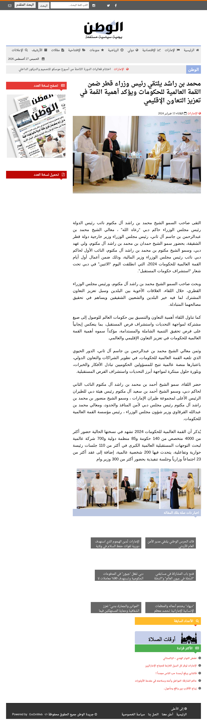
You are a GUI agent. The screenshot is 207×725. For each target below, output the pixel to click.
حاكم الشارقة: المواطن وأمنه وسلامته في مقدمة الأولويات (166, 681)
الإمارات (170, 50)
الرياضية (113, 50)
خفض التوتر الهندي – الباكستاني (180, 658)
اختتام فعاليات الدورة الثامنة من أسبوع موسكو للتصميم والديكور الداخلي (77, 69)
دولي (131, 50)
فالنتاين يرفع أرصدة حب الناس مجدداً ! (176, 673)
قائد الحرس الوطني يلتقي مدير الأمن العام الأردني (171, 544)
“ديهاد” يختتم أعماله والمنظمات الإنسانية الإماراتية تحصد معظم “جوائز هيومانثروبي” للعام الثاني (174, 611)
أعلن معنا (167, 714)
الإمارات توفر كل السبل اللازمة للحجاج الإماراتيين (171, 666)
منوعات (95, 50)
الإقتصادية (149, 50)
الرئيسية (189, 50)
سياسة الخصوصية (133, 714)
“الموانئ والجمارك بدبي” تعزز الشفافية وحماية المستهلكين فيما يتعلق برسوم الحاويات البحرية (119, 611)
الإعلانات (18, 50)
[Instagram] (93, 5)
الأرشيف (37, 50)
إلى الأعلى (177, 709)
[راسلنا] (9, 5)
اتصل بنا (153, 714)
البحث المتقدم (25, 5)
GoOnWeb (36, 714)
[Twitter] (108, 5)
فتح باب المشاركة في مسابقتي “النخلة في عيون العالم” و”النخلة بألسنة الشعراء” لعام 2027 (174, 578)
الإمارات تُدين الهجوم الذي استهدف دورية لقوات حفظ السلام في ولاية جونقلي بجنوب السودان (117, 546)
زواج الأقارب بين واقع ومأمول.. (180, 688)
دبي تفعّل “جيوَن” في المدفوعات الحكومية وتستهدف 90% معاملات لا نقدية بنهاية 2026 (120, 578)
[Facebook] (115, 5)
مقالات (55, 50)
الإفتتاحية (74, 50)
